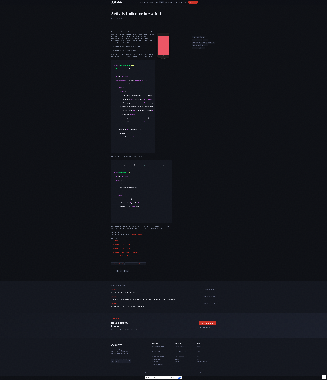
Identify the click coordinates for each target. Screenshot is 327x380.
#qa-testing (196, 48)
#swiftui (114, 263)
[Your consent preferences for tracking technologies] (324, 377)
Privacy (194, 372)
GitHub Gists (137, 234)
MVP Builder (156, 351)
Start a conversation (207, 323)
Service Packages (157, 364)
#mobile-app (211, 42)
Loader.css (117, 240)
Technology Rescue (158, 356)
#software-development (199, 42)
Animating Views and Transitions (126, 252)
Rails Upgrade (156, 359)
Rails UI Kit (183, 2)
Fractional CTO (157, 361)
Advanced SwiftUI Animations (124, 256)
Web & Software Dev (158, 346)
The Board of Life (180, 351)
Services (150, 2)
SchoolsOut (178, 349)
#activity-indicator (131, 263)
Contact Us (193, 2)
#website (204, 45)
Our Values (200, 349)
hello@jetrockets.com (209, 372)
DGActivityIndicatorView (122, 244)
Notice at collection (152, 378)
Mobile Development (158, 349)
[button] (117, 271)
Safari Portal (179, 346)
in (113, 361)
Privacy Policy (202, 361)
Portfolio (142, 2)
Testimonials (169, 2)
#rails (205, 39)
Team (198, 351)
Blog (161, 2)
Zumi (176, 354)
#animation (142, 263)
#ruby (202, 37)
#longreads (196, 37)
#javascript (196, 45)
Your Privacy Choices (169, 378)
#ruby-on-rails (197, 39)
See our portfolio (206, 327)
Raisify (177, 359)
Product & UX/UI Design (159, 354)
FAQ (176, 2)
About (156, 2)
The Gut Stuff (179, 356)
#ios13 (121, 263)
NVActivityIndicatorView (122, 248)
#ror (203, 48)
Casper (177, 361)
